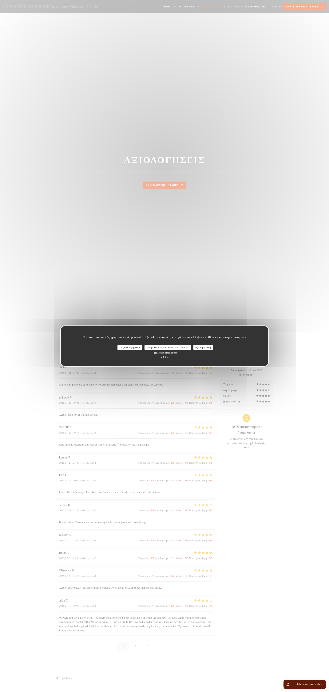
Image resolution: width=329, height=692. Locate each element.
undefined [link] (165, 357)
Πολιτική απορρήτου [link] (165, 352)
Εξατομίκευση (203, 347)
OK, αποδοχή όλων (130, 347)
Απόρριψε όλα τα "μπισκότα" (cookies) (168, 347)
